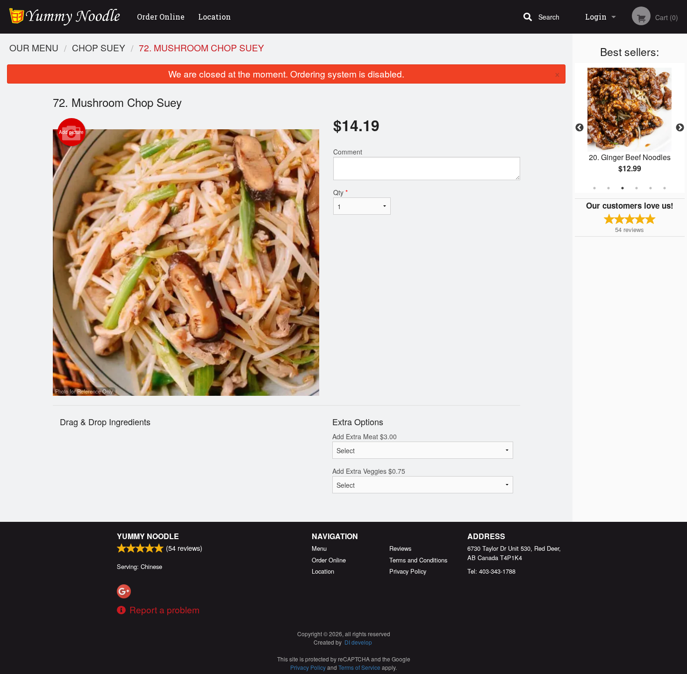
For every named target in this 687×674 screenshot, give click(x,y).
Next (680, 128)
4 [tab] (636, 188)
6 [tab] (664, 188)
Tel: (491, 571)
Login (596, 16)
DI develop (358, 642)
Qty (340, 192)
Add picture (71, 132)
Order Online (161, 16)
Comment (347, 151)
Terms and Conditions (418, 559)
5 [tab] (650, 188)
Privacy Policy (407, 571)
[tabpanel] (629, 127)
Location (214, 16)
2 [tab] (608, 188)
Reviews (400, 548)
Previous (579, 128)
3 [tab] (622, 188)
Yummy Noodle (148, 536)
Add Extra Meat (364, 436)
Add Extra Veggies (368, 471)
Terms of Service (359, 667)
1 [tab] (594, 188)
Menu (319, 548)
